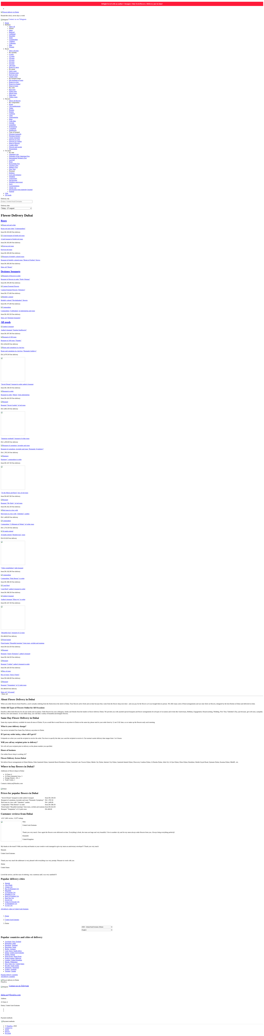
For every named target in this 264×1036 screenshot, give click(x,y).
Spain (14, 947)
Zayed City (8, 900)
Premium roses (14, 73)
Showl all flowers (15, 101)
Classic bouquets (14, 138)
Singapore (8, 967)
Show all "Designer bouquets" (11, 318)
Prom (11, 162)
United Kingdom (16, 960)
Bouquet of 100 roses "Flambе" (11, 340)
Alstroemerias (13, 117)
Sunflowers (12, 130)
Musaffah (8, 891)
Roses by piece (14, 67)
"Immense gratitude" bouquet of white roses (15, 438)
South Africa (17, 951)
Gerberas (12, 114)
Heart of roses (13, 86)
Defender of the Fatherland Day (19, 156)
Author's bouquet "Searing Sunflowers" (14, 330)
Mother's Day (13, 167)
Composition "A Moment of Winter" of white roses (17, 524)
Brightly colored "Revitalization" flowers (14, 300)
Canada (13, 971)
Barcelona (8, 947)
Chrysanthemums (14, 106)
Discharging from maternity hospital (20, 189)
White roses (13, 91)
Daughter (12, 36)
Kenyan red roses (6, 249)
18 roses (11, 58)
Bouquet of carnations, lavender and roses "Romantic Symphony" (22, 449)
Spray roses (13, 71)
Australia (13, 969)
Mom (11, 30)
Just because (13, 180)
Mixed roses (13, 93)
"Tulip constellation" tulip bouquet (12, 568)
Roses (11, 104)
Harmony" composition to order (11, 459)
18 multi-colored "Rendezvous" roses (13, 535)
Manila (7, 962)
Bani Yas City (9, 898)
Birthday (12, 173)
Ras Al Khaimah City (12, 889)
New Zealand (16, 941)
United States (20, 964)
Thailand (15, 945)
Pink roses (12, 95)
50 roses (11, 64)
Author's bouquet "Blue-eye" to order (13, 599)
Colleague (12, 43)
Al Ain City (9, 905)
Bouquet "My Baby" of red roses (11, 503)
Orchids (11, 123)
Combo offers (13, 145)
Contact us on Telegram (17, 19)
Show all (12, 26)
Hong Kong (9, 956)
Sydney (7, 969)
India (14, 943)
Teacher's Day (13, 165)
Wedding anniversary (16, 182)
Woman (11, 47)
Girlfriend (12, 34)
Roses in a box (14, 82)
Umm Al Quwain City (12, 902)
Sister (11, 38)
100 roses (12, 65)
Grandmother (13, 39)
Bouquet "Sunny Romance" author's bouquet (15, 654)
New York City (10, 964)
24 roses (11, 60)
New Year (12, 169)
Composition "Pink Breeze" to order (12, 578)
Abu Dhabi (8, 885)
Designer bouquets (15, 134)
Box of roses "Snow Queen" (10, 675)
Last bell (12, 160)
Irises (10, 119)
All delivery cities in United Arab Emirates (14, 909)
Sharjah (7, 883)
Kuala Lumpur (9, 958)
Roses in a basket (14, 84)
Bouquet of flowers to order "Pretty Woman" (15, 279)
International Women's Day (18, 158)
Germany (13, 949)
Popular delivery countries (9, 975)
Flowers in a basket (15, 141)
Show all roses (14, 51)
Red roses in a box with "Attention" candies (15, 514)
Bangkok (8, 945)
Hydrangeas (13, 126)
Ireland (12, 954)
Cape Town (9, 951)
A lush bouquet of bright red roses (12, 239)
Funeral (11, 191)
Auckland (8, 941)
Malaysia (18, 958)
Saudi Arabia (15, 966)
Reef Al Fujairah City (12, 896)
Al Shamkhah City (11, 903)
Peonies (11, 110)
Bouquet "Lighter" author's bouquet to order (15, 664)
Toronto (7, 971)
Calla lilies (12, 121)
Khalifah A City (10, 894)
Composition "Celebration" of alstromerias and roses (18, 311)
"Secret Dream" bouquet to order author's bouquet (17, 384)
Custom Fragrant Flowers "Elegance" (13, 290)
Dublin (7, 954)
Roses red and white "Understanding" (13, 228)
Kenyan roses (13, 75)
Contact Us (8, 1028)
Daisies (11, 112)
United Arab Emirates (17, 953)
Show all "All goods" (8, 692)
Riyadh (7, 966)
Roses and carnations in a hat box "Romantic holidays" (19, 351)
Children (12, 41)
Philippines (14, 962)
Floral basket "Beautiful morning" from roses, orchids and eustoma (22, 643)
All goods (8, 195)
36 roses (11, 62)
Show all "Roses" (6, 267)
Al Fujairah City (10, 892)
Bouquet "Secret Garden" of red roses (13, 405)
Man (10, 45)
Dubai (7, 953)
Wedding (12, 177)
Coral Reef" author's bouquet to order (13, 589)
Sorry (11, 184)
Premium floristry (14, 136)
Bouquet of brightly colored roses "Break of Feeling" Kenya (20, 260)
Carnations (12, 128)
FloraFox (10, 1026)
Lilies (11, 115)
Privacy (7, 1031)
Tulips (11, 108)
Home (7, 23)
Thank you (12, 188)
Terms (7, 1030)
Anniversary (13, 178)
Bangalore (8, 943)
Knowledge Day (14, 164)
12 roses (11, 56)
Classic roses (13, 76)
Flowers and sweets (15, 147)
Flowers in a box (14, 139)
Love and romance (15, 175)
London (7, 960)
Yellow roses (13, 97)
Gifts (6, 193)
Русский (8, 1033)
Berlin (7, 949)
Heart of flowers (14, 143)
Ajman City (9, 887)
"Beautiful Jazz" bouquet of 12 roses (13, 633)
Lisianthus (12, 125)
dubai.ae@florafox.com (11, 995)
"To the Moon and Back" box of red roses (14, 493)
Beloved (12, 32)
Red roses (12, 89)
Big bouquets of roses (16, 80)
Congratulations (14, 186)
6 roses (11, 54)
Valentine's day (14, 154)
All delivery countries (8, 976)
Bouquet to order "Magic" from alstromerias (15, 395)
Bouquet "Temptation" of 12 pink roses (13, 685)
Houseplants (13, 149)
